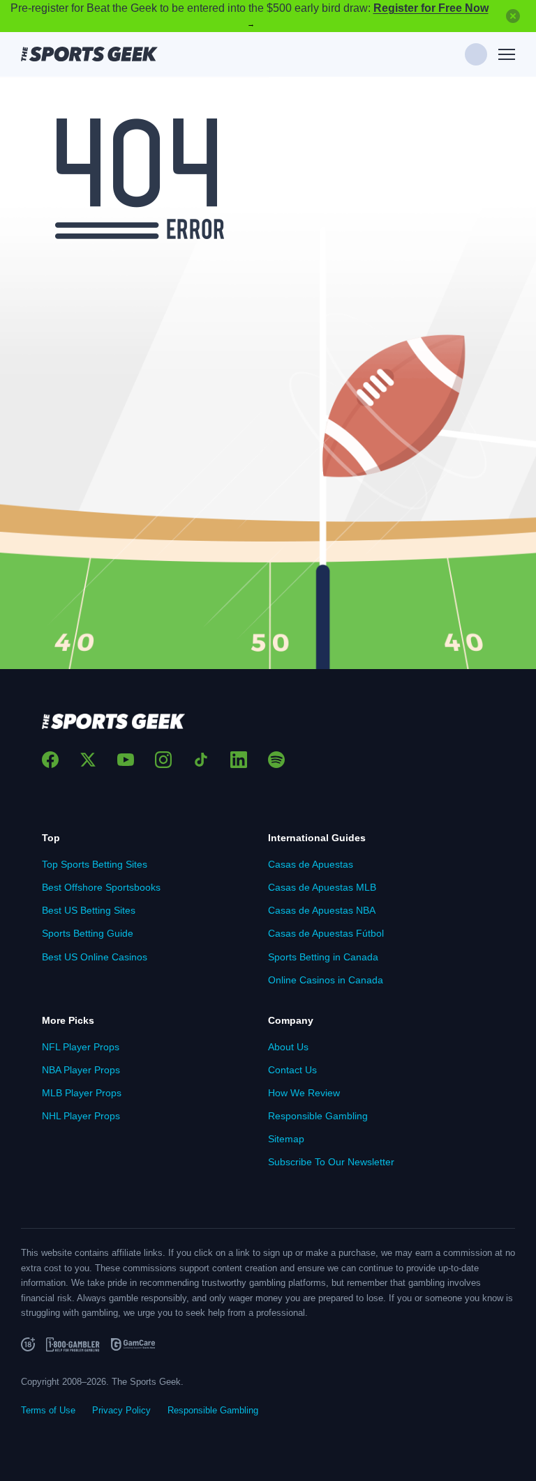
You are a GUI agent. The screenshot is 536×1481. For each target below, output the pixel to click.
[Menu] (506, 55)
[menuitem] (155, 865)
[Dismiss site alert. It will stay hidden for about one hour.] (513, 16)
